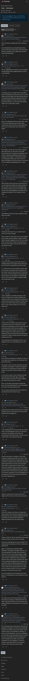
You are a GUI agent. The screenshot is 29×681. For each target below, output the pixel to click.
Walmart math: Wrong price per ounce (10, 66)
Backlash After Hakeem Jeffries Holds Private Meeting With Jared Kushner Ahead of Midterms (13, 38)
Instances (3, 669)
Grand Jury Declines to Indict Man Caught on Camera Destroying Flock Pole (13, 489)
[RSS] (17, 29)
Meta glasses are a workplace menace (10, 426)
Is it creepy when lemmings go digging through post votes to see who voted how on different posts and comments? (13, 451)
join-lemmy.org (5, 678)
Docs (2, 672)
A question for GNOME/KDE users (9, 354)
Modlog (3, 663)
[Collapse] (2, 34)
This (2, 268)
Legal (2, 666)
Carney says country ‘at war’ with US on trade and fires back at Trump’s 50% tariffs (14, 116)
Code (2, 675)
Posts (17, 25)
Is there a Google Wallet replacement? (10, 228)
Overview (4, 25)
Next (3, 652)
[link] (5, 41)
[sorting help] (15, 29)
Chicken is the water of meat (8, 508)
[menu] (27, 1)
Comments (11, 25)
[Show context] (2, 41)
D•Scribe (7, 1)
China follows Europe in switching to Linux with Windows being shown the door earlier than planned (13, 405)
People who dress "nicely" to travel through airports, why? (13, 532)
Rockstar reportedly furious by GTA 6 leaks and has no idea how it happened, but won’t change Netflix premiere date (13, 208)
